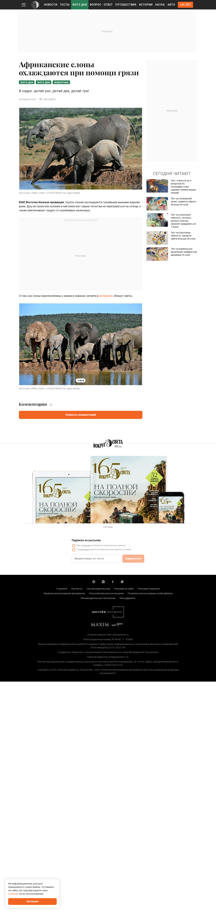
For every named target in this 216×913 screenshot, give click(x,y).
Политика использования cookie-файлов (150, 593)
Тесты (65, 4)
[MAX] (93, 581)
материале (106, 295)
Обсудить (49, 99)
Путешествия (125, 4)
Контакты (77, 588)
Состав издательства (98, 588)
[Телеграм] (122, 581)
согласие (85, 545)
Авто (171, 4)
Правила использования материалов (64, 593)
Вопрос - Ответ (101, 4)
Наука (160, 4)
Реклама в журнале (149, 588)
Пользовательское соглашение (106, 593)
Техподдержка (127, 598)
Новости (50, 4)
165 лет (185, 4)
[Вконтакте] (103, 581)
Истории (146, 4)
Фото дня (79, 4)
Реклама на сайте (124, 588)
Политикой (83, 549)
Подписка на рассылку (86, 540)
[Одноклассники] (112, 581)
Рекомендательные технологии (98, 598)
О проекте (61, 588)
